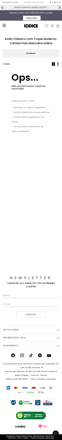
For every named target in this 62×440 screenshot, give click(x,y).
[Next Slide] (59, 7)
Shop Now (31, 18)
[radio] (53, 64)
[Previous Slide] (2, 7)
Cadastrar (31, 314)
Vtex (42, 426)
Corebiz (20, 426)
